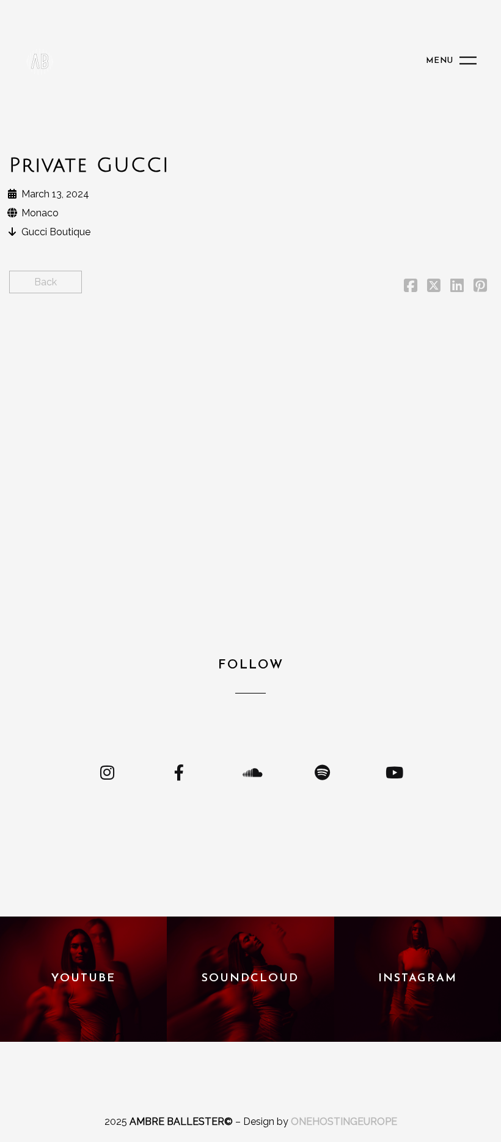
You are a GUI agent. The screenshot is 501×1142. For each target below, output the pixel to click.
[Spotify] (322, 772)
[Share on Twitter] (433, 287)
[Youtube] (393, 772)
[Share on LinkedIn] (457, 287)
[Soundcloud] (250, 772)
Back (45, 282)
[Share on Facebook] (410, 287)
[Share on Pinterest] (480, 287)
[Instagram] (107, 772)
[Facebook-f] (178, 772)
